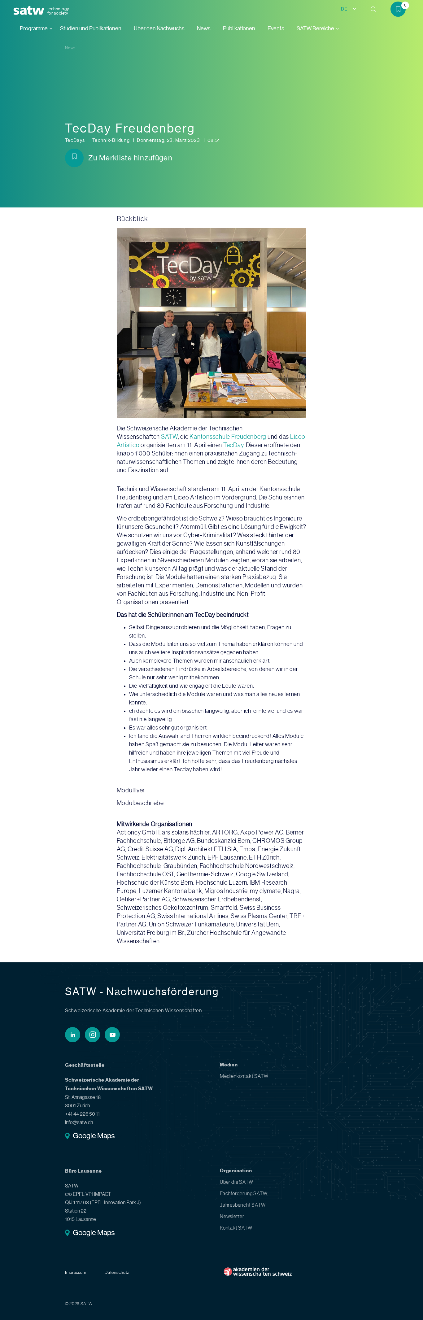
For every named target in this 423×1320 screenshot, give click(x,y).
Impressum (75, 1272)
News (204, 28)
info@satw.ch (79, 1122)
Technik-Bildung (111, 140)
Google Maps (94, 1136)
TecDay (233, 445)
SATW (169, 436)
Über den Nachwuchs (159, 28)
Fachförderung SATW (243, 1193)
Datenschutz (117, 1272)
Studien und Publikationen (90, 28)
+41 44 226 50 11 (82, 1114)
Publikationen (239, 28)
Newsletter (232, 1216)
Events (276, 28)
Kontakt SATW (236, 1228)
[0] (400, 10)
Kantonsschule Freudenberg (228, 436)
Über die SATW (236, 1182)
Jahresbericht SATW (242, 1205)
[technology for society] (30, 10)
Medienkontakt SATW (244, 1076)
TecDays (75, 140)
